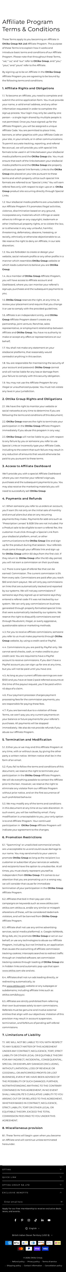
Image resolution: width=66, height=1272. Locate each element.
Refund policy (18, 1261)
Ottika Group (36, 1258)
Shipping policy (14, 1265)
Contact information (33, 1265)
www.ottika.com (11, 970)
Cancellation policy (53, 1265)
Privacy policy (33, 1261)
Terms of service (49, 1261)
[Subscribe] (62, 1202)
